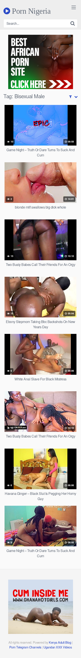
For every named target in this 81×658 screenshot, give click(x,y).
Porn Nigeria (30, 11)
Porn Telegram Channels (25, 647)
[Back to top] (73, 648)
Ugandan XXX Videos (57, 647)
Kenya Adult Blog (60, 642)
